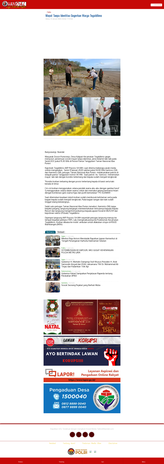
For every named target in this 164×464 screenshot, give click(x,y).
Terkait (60, 232)
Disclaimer (112, 443)
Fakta (49, 12)
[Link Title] (1, 5)
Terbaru (50, 232)
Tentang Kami (68, 443)
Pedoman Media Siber (91, 443)
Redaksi (52, 443)
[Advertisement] (82, 39)
